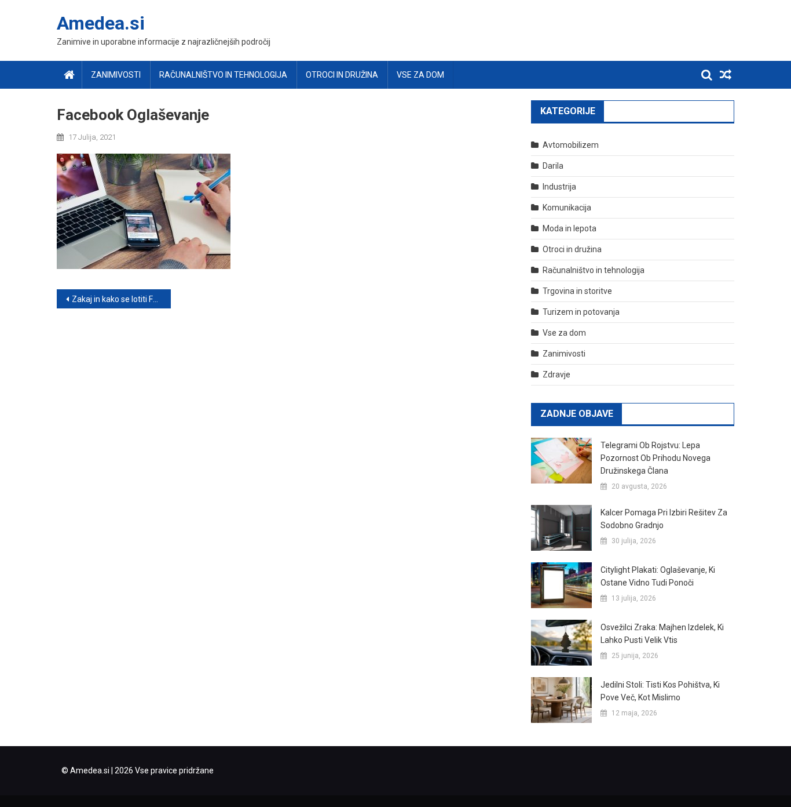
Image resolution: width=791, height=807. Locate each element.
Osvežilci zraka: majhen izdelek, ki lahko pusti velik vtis (662, 634)
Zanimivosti (116, 74)
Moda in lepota (569, 228)
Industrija (559, 186)
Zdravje (556, 374)
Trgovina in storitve (577, 291)
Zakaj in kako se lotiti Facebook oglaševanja (121, 299)
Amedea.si (101, 23)
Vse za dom (420, 74)
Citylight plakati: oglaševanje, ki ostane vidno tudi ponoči (657, 576)
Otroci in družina (342, 74)
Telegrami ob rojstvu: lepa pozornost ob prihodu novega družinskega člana (655, 458)
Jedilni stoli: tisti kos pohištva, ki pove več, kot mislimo (660, 691)
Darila (553, 165)
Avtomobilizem (571, 145)
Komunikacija (567, 207)
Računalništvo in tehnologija (223, 74)
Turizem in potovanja (581, 312)
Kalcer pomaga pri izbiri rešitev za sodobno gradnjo (663, 519)
